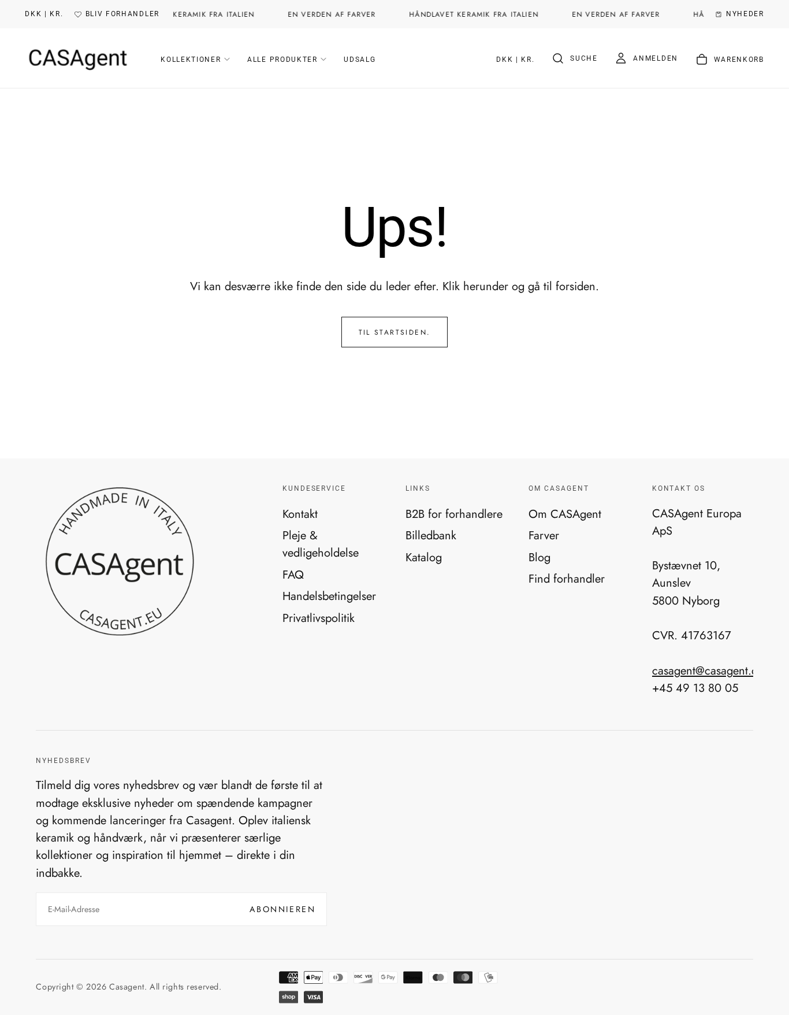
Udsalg (359, 59)
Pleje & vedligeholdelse (320, 544)
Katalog (423, 557)
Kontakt (300, 514)
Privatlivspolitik (318, 618)
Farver (544, 535)
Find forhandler (567, 578)
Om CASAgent (565, 514)
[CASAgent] (119, 561)
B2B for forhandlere (454, 514)
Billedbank (430, 535)
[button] (44, 14)
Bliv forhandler (122, 14)
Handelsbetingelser (329, 596)
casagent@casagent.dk (707, 670)
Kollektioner (191, 59)
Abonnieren (282, 909)
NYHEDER (745, 14)
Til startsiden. (395, 332)
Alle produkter (282, 59)
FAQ (293, 574)
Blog (539, 557)
